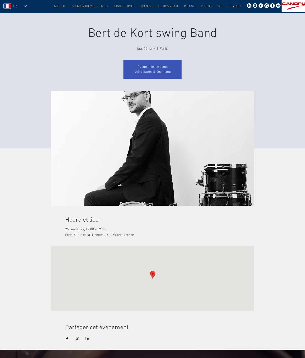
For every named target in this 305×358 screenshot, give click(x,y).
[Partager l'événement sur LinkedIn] (87, 338)
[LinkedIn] (249, 5)
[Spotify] (255, 5)
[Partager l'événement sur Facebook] (67, 338)
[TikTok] (261, 5)
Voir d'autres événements (152, 72)
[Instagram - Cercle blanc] (266, 5)
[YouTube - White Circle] (278, 5)
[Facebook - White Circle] (272, 5)
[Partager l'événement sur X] (77, 338)
